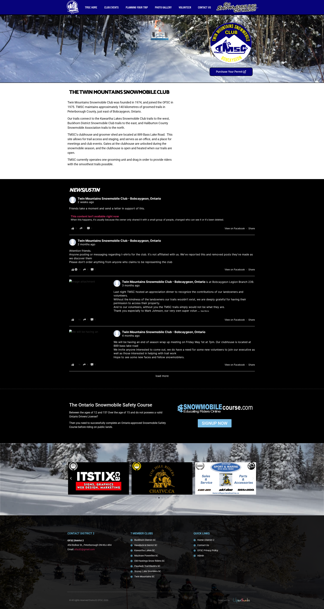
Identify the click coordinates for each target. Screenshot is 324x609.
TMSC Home (91, 7)
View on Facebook (235, 228)
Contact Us (204, 7)
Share (251, 228)
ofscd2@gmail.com (84, 549)
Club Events (111, 7)
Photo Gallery (163, 7)
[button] (71, 478)
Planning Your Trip (137, 7)
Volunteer (185, 7)
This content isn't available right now (95, 216)
